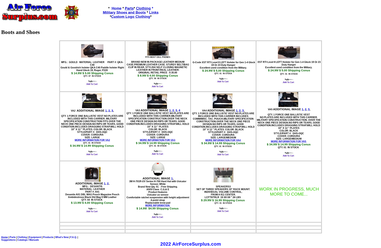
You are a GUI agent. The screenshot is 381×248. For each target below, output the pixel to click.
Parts (13, 237)
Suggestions (8, 240)
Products (48, 237)
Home (4, 237)
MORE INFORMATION (157, 205)
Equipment (35, 237)
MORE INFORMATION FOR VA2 (92, 140)
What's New (61, 237)
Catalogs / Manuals (28, 240)
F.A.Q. (73, 237)
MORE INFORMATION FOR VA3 (158, 140)
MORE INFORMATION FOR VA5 (289, 141)
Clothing (22, 237)
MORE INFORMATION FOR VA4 (223, 140)
